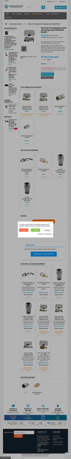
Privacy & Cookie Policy (45, 234)
